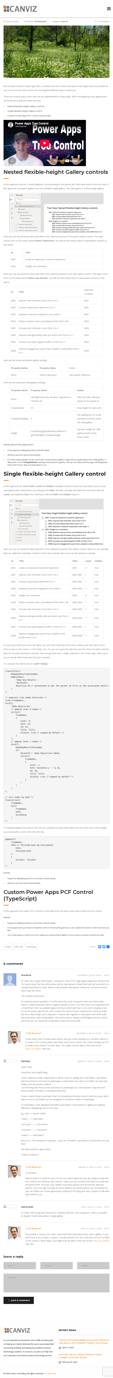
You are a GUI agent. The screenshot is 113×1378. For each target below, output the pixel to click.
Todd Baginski (33, 1033)
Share (92, 947)
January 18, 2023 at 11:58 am (89, 1061)
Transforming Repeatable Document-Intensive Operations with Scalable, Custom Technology (84, 1341)
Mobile (8, 946)
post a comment (20, 1300)
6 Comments (103, 21)
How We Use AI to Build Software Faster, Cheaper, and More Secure (80, 1356)
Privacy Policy (50, 1373)
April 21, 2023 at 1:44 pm (91, 1228)
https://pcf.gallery (33, 1048)
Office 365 (18, 946)
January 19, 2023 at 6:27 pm (90, 1167)
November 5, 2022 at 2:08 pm (89, 975)
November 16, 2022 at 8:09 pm (89, 1033)
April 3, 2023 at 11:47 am (91, 1207)
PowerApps (31, 946)
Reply (106, 975)
